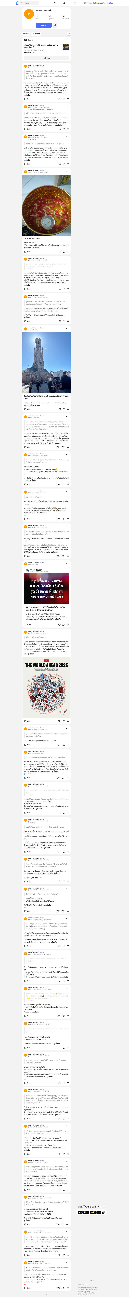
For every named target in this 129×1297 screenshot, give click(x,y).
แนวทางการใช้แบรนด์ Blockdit (86, 1293)
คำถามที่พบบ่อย (93, 1287)
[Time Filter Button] (69, 33)
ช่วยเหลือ (85, 1287)
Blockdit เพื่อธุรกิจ (82, 1295)
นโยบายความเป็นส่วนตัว (84, 1291)
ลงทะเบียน (109, 3)
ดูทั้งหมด (47, 58)
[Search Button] (22, 3)
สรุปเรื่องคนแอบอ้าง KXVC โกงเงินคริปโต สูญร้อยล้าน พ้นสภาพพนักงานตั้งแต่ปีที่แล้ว (45, 608)
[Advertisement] (91, 1248)
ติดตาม (43, 25)
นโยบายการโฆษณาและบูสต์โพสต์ (87, 1289)
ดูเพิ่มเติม (27, 95)
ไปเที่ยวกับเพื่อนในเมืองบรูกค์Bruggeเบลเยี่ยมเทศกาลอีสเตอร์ (46, 397)
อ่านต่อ (37, 405)
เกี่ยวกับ (80, 1287)
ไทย (89, 1295)
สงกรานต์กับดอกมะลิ (32, 238)
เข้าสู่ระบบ (98, 3)
